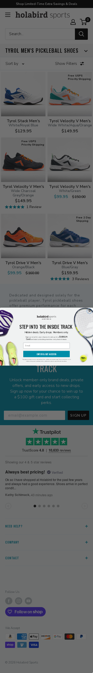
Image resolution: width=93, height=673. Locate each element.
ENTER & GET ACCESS (46, 354)
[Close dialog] (89, 310)
